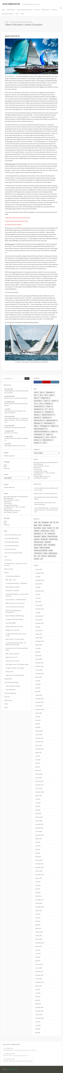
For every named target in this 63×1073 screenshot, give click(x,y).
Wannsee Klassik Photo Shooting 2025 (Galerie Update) (46, 498)
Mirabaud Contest (51, 420)
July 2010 (37, 1022)
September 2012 (39, 943)
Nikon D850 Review (38, 464)
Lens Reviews (7, 560)
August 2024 (38, 584)
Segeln (49, 434)
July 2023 (37, 594)
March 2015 (38, 856)
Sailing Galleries (11, 9)
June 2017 (38, 759)
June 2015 (38, 846)
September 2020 (39, 641)
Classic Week (38, 401)
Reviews (37, 9)
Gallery (5, 465)
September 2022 (39, 609)
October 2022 (38, 605)
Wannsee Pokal (48, 440)
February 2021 (39, 630)
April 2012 (37, 960)
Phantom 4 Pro (37, 467)
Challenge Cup (45, 398)
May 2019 (37, 688)
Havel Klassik (38, 409)
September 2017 (39, 749)
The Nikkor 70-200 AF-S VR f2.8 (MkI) (15, 668)
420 (36, 395)
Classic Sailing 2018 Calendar (11, 538)
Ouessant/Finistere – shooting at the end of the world (15, 564)
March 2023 (38, 602)
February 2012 (39, 964)
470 (41, 395)
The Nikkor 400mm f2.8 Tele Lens (42, 476)
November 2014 (39, 867)
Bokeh (36, 398)
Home (3, 9)
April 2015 (37, 853)
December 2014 (39, 864)
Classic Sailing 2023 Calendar (11, 682)
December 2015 (39, 824)
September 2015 (39, 835)
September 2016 (39, 792)
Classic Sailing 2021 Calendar (13, 686)
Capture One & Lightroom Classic (12, 535)
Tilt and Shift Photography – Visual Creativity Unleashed (17, 595)
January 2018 (38, 734)
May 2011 (37, 996)
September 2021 (39, 623)
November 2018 (39, 702)
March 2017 (38, 770)
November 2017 (39, 742)
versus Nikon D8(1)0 (11, 623)
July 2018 (37, 716)
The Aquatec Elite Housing (40, 471)
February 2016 (39, 817)
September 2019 (39, 673)
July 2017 (37, 756)
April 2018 (37, 727)
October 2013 (38, 903)
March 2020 (38, 655)
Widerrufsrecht (46, 9)
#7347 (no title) (9, 671)
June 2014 (38, 885)
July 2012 (37, 950)
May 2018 (37, 724)
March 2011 (38, 1004)
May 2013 (37, 921)
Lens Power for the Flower (12, 661)
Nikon (36, 426)
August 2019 (38, 677)
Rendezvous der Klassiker (42, 431)
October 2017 (38, 745)
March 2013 (38, 928)
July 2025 (37, 576)
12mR (36, 392)
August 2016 (38, 795)
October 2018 (38, 706)
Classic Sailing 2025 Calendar (24, 9)
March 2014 (38, 896)
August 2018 (38, 713)
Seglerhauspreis (39, 437)
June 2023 (38, 598)
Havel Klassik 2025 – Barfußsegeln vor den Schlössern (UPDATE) (45, 503)
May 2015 (37, 849)
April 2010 (37, 1032)
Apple (52, 395)
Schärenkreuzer (39, 434)
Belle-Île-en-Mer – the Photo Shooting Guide (45, 493)
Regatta (54, 426)
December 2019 (39, 663)
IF (46, 409)
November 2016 (39, 785)
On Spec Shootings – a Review (41, 466)
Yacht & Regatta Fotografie (40, 478)
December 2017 (39, 738)
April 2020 (37, 652)
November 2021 (39, 616)
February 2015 (39, 860)
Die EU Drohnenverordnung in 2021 (13, 553)
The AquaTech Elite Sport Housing (14, 619)
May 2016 (37, 806)
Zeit (45, 443)
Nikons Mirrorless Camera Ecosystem (15, 603)
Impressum (54, 9)
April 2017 (37, 767)
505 (46, 395)
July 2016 (37, 799)
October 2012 (38, 939)
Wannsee (37, 440)
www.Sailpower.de (12, 1069)
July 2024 (37, 587)
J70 (51, 409)
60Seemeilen (50, 392)
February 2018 (39, 731)
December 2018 (39, 698)
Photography (45, 426)
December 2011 (39, 971)
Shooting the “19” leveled (12, 590)
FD (36, 403)
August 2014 (38, 878)
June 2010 (38, 1025)
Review (54, 431)
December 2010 (39, 1007)
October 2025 (38, 569)
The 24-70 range (38, 469)
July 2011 (37, 989)
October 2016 (38, 788)
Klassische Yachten (48, 415)
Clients (17, 14)
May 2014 (37, 889)
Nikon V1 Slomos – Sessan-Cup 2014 (15, 639)
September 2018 (39, 709)
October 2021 (38, 619)
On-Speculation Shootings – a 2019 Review (16, 583)
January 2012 (38, 968)
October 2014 (38, 871)
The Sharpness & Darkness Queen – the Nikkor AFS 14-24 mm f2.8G (16, 643)
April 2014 (37, 892)
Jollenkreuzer (39, 412)
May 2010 (37, 1029)
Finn (42, 403)
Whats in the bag (8, 569)
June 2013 (38, 917)
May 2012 (37, 957)
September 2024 (39, 580)
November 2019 (39, 666)
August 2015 (38, 838)
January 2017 (38, 777)
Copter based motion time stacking (15, 607)
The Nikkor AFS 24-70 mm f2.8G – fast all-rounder (16, 634)
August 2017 (38, 752)
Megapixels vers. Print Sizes (13, 630)
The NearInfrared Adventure (13, 576)
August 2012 (38, 946)
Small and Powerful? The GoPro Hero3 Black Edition (17, 649)
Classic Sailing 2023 (10, 689)
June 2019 (38, 684)
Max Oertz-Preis (39, 420)
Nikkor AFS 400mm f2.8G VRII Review (15, 616)
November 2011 (39, 975)
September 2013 (39, 907)
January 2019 (38, 695)
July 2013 (37, 914)
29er (42, 392)
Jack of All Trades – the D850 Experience (16, 599)
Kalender (37, 415)
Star (48, 437)
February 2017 (39, 774)
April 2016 (37, 810)
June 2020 (38, 648)
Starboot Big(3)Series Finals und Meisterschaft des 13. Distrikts (46, 489)
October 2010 (38, 1014)
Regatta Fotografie (40, 429)
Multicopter (38, 423)
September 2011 (39, 982)
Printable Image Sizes (9, 456)
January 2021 (38, 634)
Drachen (55, 401)
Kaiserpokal (49, 412)
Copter (47, 401)
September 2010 (39, 1018)
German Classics (39, 406)
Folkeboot (49, 403)
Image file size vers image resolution (15, 675)
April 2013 (37, 925)
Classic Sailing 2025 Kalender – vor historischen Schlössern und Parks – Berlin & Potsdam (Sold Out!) (46, 510)
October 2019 (38, 670)
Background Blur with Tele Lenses (14, 626)
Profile (22, 14)
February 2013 (39, 932)
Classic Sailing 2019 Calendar (11, 542)
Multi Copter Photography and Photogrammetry (46, 462)
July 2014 (37, 882)
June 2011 (38, 993)
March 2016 (38, 813)
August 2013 (38, 910)
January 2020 (38, 659)
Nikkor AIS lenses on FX (11, 657)
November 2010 (39, 1011)
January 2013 (38, 935)
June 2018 (38, 720)
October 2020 (38, 637)
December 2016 (39, 781)
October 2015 (38, 831)
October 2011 (38, 978)
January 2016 (38, 820)
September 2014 (39, 874)
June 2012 (38, 953)
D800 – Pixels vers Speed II (12, 654)
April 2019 (37, 691)
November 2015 (39, 828)
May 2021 (37, 627)
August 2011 (38, 986)
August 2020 (38, 645)
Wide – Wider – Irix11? (11, 580)
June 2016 (38, 803)
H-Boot (49, 406)
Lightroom (37, 417)
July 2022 (37, 612)
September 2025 (39, 573)
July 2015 (37, 842)
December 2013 (39, 900)
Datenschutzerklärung (7, 14)
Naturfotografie (49, 423)
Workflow (38, 443)
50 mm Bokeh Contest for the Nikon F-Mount (17, 664)
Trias (53, 437)
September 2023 (39, 591)
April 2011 (37, 1000)
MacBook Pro (47, 417)
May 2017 (37, 763)
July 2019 (37, 681)
